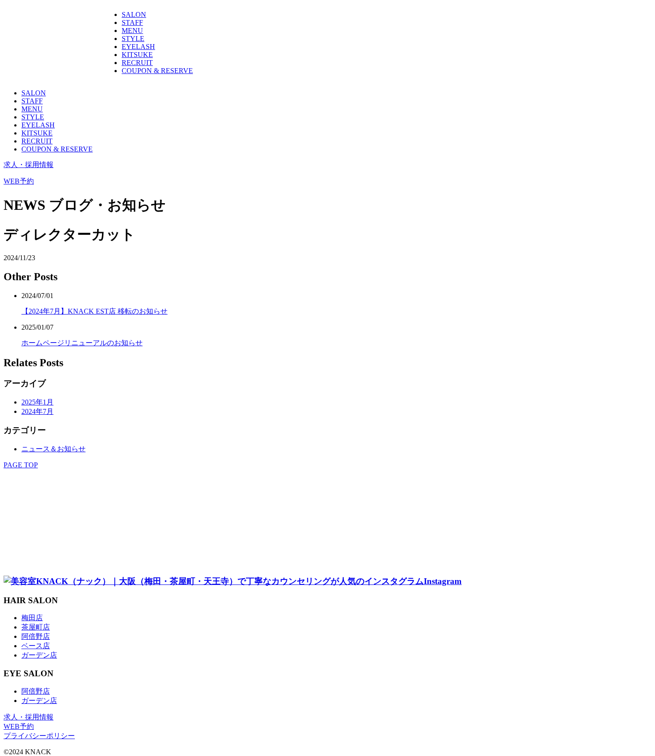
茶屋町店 (35, 627)
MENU (132, 30)
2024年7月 (37, 411)
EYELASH (138, 46)
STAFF (132, 22)
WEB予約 (19, 181)
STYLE (133, 38)
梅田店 (32, 617)
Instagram (443, 581)
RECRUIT (137, 62)
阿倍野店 (35, 636)
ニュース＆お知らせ (53, 449)
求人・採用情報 (28, 164)
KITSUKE (137, 54)
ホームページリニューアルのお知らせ (82, 343)
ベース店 (35, 646)
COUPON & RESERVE (157, 70)
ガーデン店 (39, 655)
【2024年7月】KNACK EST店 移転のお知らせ (94, 311)
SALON (134, 14)
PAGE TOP (21, 465)
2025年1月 (37, 402)
